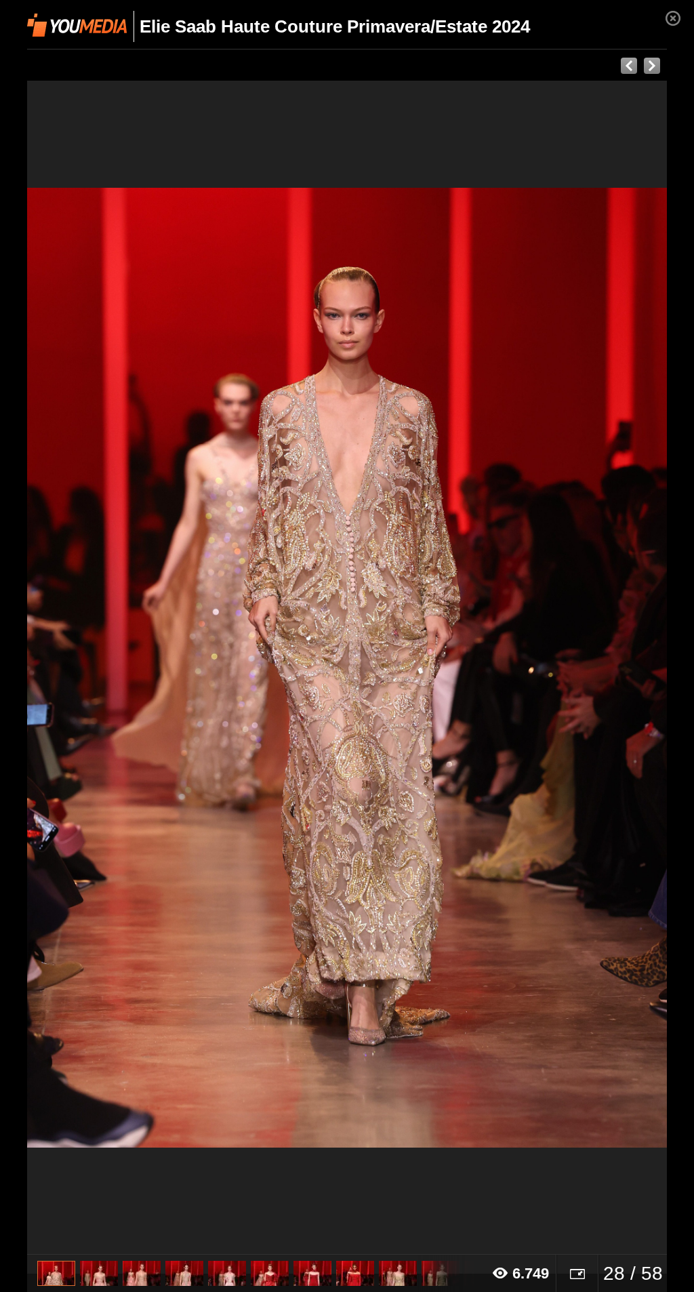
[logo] (77, 25)
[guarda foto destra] (411, 668)
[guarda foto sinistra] (91, 668)
